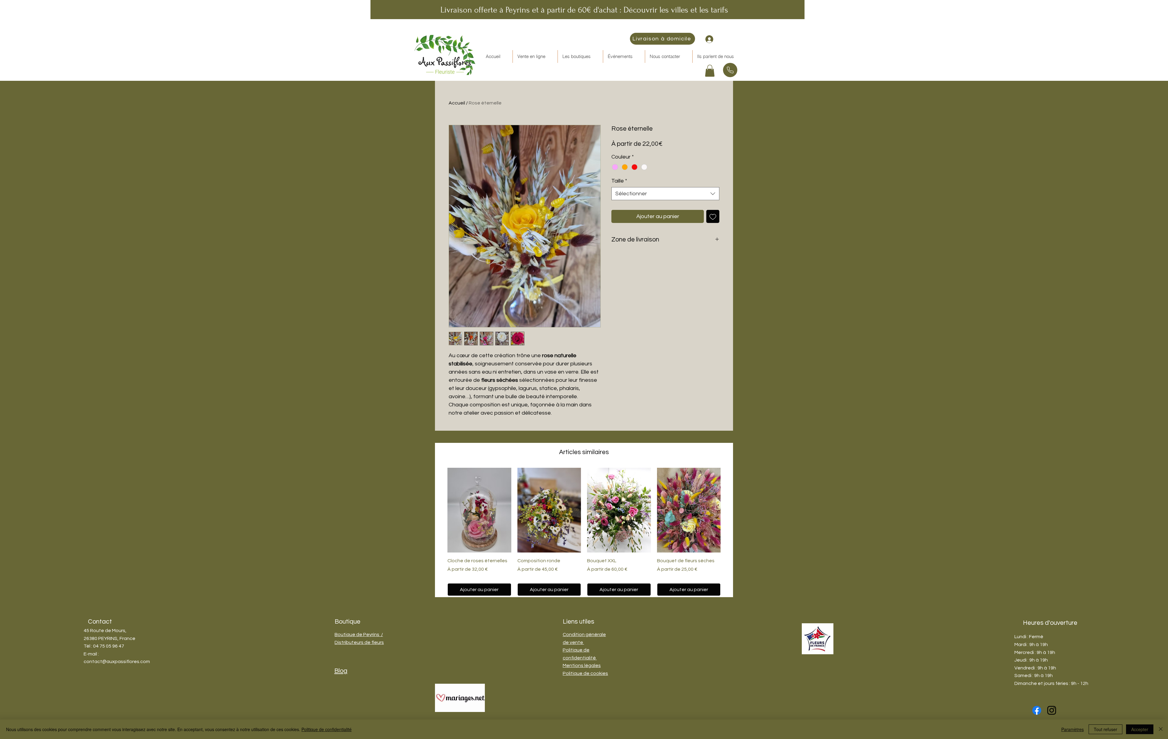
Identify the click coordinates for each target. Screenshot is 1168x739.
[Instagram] (1052, 710)
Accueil (457, 103)
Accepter (1139, 729)
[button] (535, 56)
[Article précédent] (438, 509)
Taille (619, 181)
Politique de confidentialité (326, 729)
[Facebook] (1037, 710)
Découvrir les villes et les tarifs (676, 10)
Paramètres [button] (1072, 729)
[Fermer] (1160, 729)
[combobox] (665, 193)
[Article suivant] (729, 509)
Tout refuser (1105, 729)
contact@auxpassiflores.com (117, 661)
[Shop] (730, 70)
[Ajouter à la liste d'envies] (712, 216)
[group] (584, 531)
